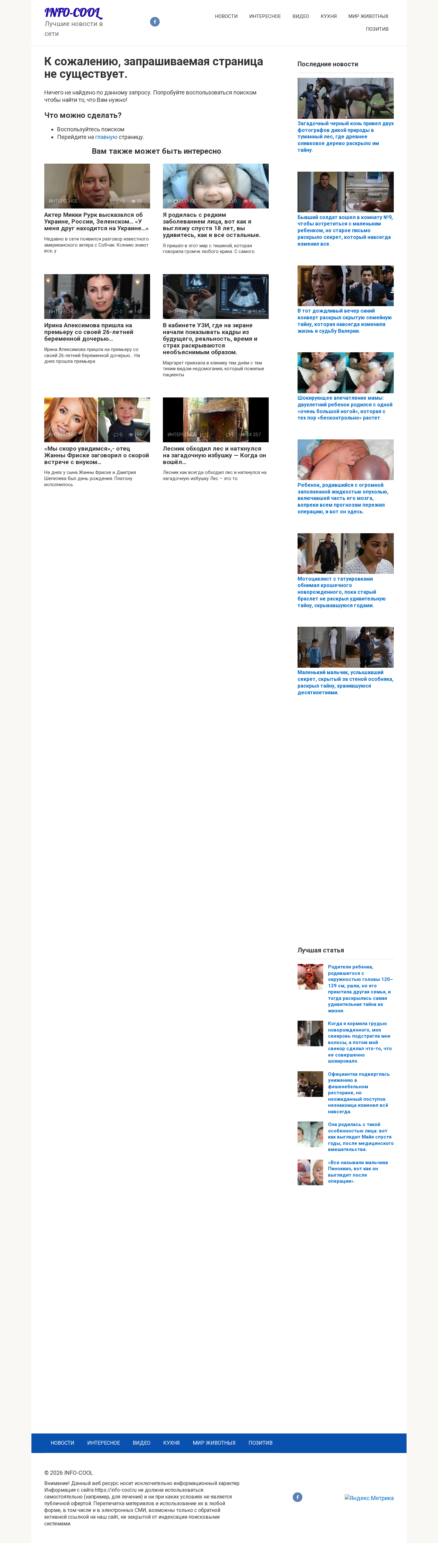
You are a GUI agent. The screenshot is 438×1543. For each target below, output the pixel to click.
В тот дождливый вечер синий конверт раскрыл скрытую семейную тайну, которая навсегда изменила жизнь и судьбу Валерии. (345, 321)
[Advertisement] (346, 827)
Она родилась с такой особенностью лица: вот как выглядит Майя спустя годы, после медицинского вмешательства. (361, 1137)
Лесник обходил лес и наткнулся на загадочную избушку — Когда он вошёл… (214, 455)
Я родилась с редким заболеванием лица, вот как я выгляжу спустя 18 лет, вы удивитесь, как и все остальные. (212, 225)
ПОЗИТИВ (377, 29)
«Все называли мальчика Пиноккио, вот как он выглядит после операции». (358, 1172)
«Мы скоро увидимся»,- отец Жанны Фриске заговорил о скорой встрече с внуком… (96, 455)
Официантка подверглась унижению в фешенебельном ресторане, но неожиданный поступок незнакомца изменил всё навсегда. (359, 1092)
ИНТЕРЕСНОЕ (265, 16)
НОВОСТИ (226, 16)
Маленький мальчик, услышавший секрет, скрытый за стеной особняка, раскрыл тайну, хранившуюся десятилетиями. (345, 682)
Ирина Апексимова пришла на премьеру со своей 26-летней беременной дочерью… (88, 332)
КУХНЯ (329, 16)
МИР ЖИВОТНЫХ (368, 16)
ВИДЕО (300, 16)
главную (106, 137)
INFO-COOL (72, 12)
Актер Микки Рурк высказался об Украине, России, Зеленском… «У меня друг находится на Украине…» (96, 221)
